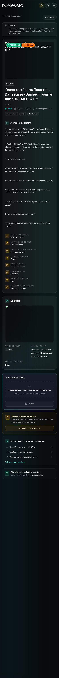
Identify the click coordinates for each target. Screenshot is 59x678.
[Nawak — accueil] (12, 5)
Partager (51, 17)
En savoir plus (37, 475)
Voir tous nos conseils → (15, 462)
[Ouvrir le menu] (54, 5)
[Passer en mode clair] (41, 5)
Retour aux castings (13, 16)
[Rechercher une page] (47, 5)
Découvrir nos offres (28, 428)
